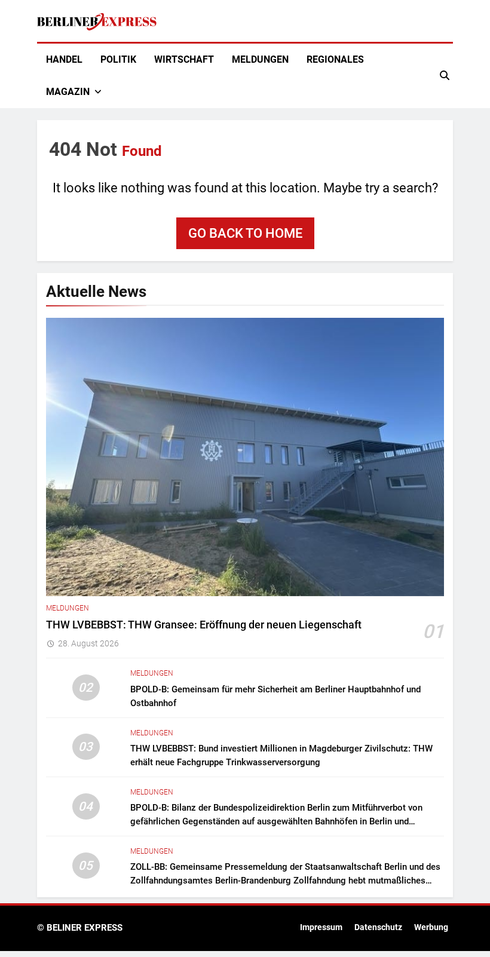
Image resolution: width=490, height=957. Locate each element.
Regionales (335, 59)
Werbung (431, 927)
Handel (64, 59)
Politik (118, 59)
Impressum (321, 927)
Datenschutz (378, 927)
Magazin (68, 91)
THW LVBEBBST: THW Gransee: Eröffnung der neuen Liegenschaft (204, 625)
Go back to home (245, 233)
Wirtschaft (184, 59)
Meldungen (260, 59)
